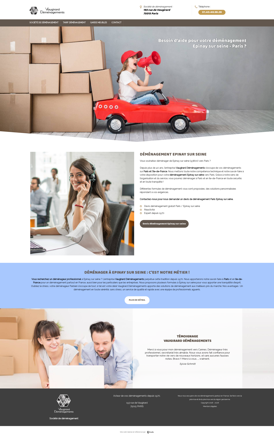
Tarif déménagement (74, 22)
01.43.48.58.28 (212, 12)
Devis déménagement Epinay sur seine (164, 224)
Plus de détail (137, 300)
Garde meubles (98, 22)
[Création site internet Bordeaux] (150, 432)
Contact (116, 22)
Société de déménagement (44, 22)
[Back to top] (268, 427)
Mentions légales (210, 406)
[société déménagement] (46, 15)
